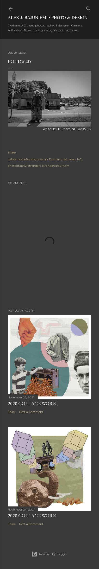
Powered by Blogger (53, 554)
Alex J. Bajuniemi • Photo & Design (47, 17)
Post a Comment (31, 412)
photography (17, 165)
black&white (26, 159)
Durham (55, 159)
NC (79, 159)
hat (65, 159)
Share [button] (12, 152)
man (72, 159)
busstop (42, 159)
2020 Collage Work (32, 403)
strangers (34, 165)
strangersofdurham (55, 165)
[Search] (88, 7)
